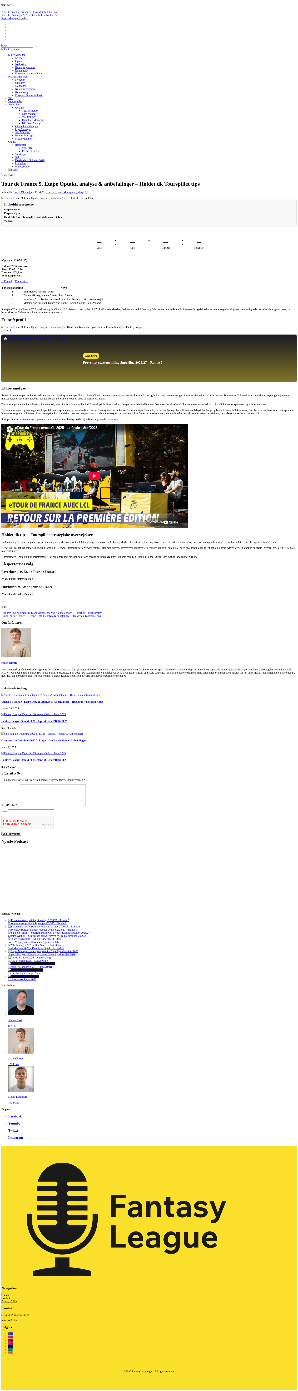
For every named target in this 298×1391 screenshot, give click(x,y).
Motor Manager (23, 138)
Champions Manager (26, 126)
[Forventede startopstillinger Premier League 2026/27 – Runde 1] (44, 926)
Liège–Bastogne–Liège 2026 (24, 973)
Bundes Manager (24, 135)
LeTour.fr (6, 330)
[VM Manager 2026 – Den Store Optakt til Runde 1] (37, 945)
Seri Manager (22, 132)
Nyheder (20, 58)
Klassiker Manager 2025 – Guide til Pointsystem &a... (30, 15)
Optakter (20, 61)
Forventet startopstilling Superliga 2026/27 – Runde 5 (37, 923)
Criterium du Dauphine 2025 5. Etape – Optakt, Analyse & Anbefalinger (44, 740)
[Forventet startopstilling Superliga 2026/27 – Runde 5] (38, 920)
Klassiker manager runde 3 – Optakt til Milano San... (30, 12)
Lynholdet (20, 163)
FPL (10, 98)
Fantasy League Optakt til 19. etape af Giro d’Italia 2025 (34, 759)
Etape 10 (21, 281)
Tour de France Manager (59, 192)
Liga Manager (23, 129)
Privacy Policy (9, 1301)
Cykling (19, 107)
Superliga (27, 147)
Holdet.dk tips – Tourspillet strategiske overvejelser (33, 217)
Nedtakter (20, 64)
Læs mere (91, 355)
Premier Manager (17, 76)
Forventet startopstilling (101, 362)
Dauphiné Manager (32, 120)
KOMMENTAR (10, 805)
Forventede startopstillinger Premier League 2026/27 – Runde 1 (42, 929)
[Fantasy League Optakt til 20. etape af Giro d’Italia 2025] (33, 714)
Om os (5, 1295)
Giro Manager (29, 113)
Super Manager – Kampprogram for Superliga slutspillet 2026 (42, 954)
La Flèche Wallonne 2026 (22, 979)
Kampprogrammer (25, 67)
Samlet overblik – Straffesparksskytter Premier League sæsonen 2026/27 (47, 935)
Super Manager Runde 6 (14, 18)
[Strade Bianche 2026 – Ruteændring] (29, 957)
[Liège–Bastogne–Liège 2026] (25, 969)
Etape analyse (12, 213)
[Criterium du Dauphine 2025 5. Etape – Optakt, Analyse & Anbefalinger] (43, 733)
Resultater (20, 144)
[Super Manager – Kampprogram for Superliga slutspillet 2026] (43, 951)
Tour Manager (30, 110)
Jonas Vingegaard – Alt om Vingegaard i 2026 (33, 942)
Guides (12, 141)
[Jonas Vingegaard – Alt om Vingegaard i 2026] (34, 938)
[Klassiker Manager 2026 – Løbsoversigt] (31, 963)
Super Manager (16, 54)
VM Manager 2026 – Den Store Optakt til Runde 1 (36, 948)
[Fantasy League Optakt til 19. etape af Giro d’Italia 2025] (33, 753)
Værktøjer (20, 154)
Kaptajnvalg (21, 70)
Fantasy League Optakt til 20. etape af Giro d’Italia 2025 (34, 721)
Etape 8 (6, 281)
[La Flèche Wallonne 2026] (23, 976)
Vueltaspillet (15, 101)
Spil (17, 157)
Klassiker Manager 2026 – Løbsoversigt (30, 966)
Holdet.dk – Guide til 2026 (29, 160)
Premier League (30, 151)
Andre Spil (14, 104)
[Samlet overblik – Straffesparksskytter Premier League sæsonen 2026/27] (49, 932)
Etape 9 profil (12, 209)
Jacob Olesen (21, 192)
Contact (5, 1298)
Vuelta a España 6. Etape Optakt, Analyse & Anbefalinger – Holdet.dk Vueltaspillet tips (52, 701)
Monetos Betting (9, 1320)
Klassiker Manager (32, 123)
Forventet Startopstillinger (29, 73)
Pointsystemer (22, 166)
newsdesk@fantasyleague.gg (15, 1315)
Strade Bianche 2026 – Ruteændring (28, 960)
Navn (4, 811)
